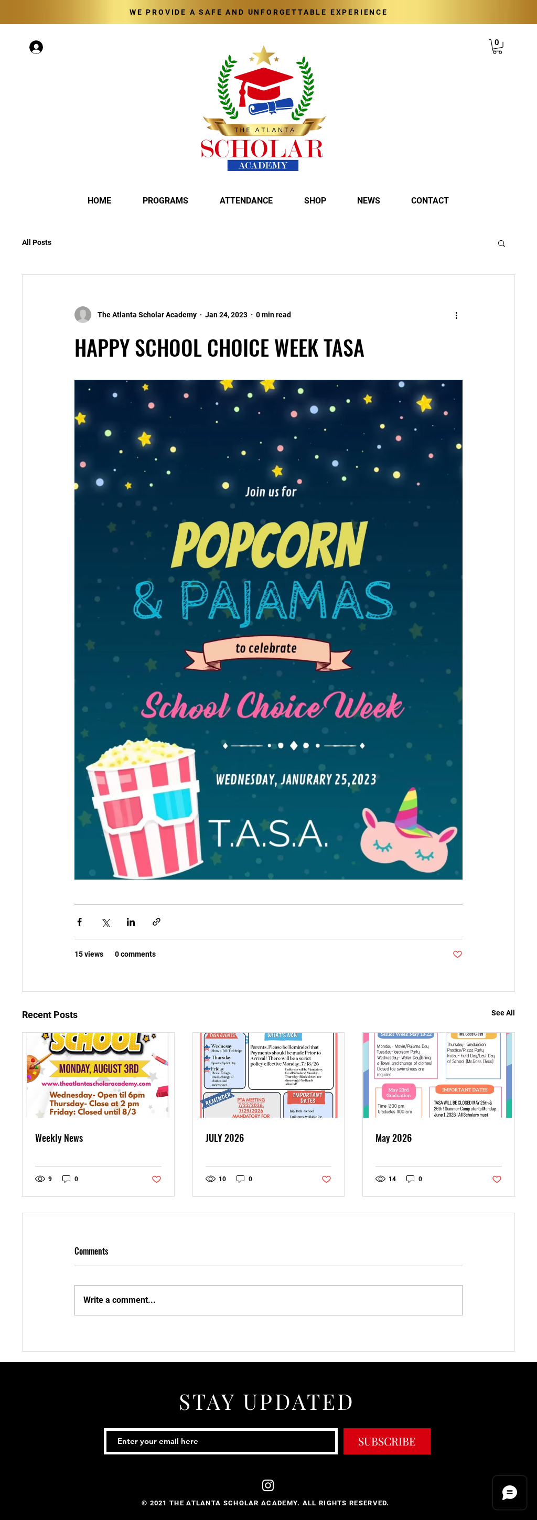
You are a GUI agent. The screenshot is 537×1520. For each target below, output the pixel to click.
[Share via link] (157, 922)
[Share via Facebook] (79, 922)
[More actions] (456, 314)
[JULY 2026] (269, 1075)
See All (503, 1013)
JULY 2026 (225, 1137)
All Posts (36, 242)
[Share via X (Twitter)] (105, 922)
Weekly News (59, 1137)
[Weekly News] (98, 1075)
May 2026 (393, 1137)
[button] (497, 46)
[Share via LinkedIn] (131, 922)
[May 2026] (438, 1075)
